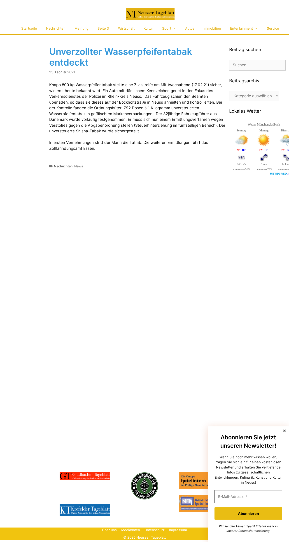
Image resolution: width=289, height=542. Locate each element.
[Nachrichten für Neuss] (150, 14)
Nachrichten (55, 28)
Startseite (29, 28)
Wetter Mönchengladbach (264, 124)
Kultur (148, 28)
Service (273, 28)
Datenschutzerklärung (254, 530)
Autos (189, 28)
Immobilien (212, 28)
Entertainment (241, 28)
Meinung (82, 28)
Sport (166, 28)
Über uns (109, 530)
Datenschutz (154, 530)
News (78, 166)
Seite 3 (103, 28)
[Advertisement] (259, 255)
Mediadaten (130, 530)
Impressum (178, 530)
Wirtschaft (126, 28)
